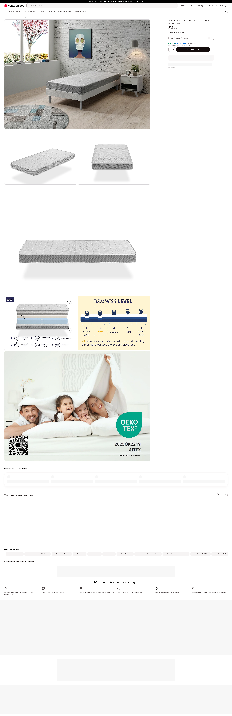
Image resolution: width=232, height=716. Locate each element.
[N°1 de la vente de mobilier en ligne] (14, 5)
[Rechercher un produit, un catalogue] (29, 6)
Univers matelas (15, 17)
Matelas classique (31, 17)
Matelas (23, 17)
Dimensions (180, 33)
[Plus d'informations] (189, 45)
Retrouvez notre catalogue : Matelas (15, 468)
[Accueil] (4, 17)
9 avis (178, 23)
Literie (8, 17)
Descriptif (171, 33)
